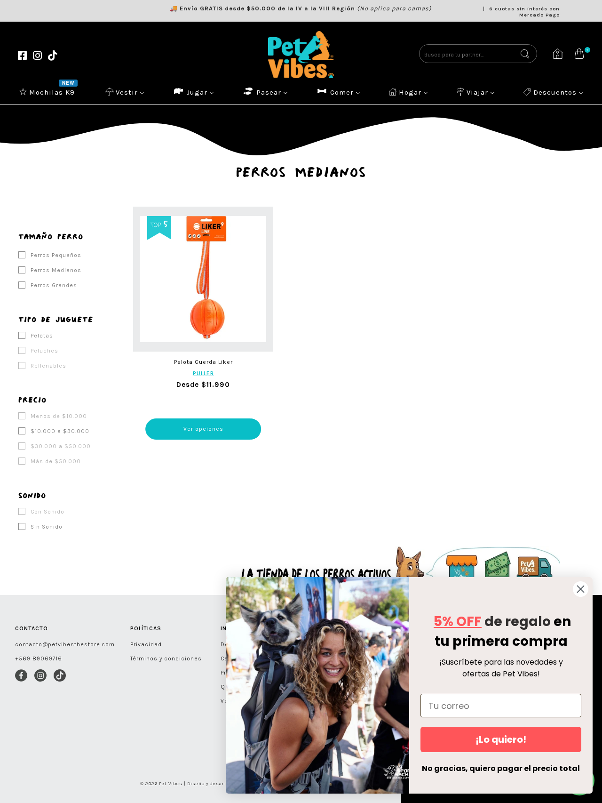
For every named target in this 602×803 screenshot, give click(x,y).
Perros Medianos (55, 270)
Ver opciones (203, 429)
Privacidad (146, 644)
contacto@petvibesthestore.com (65, 644)
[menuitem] (48, 92)
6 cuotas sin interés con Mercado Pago (524, 12)
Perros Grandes (53, 285)
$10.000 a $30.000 (59, 431)
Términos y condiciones (166, 658)
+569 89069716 (38, 658)
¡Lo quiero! (500, 739)
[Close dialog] (580, 589)
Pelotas (41, 335)
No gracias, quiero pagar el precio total (501, 768)
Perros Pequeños (55, 255)
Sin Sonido (46, 526)
